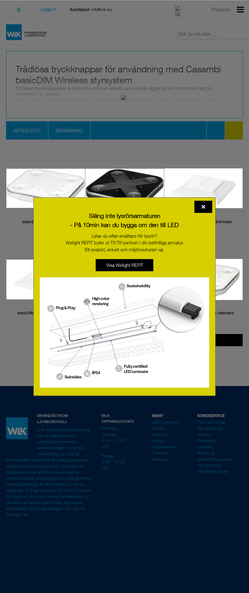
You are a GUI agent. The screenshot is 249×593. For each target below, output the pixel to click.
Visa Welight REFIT (124, 265)
